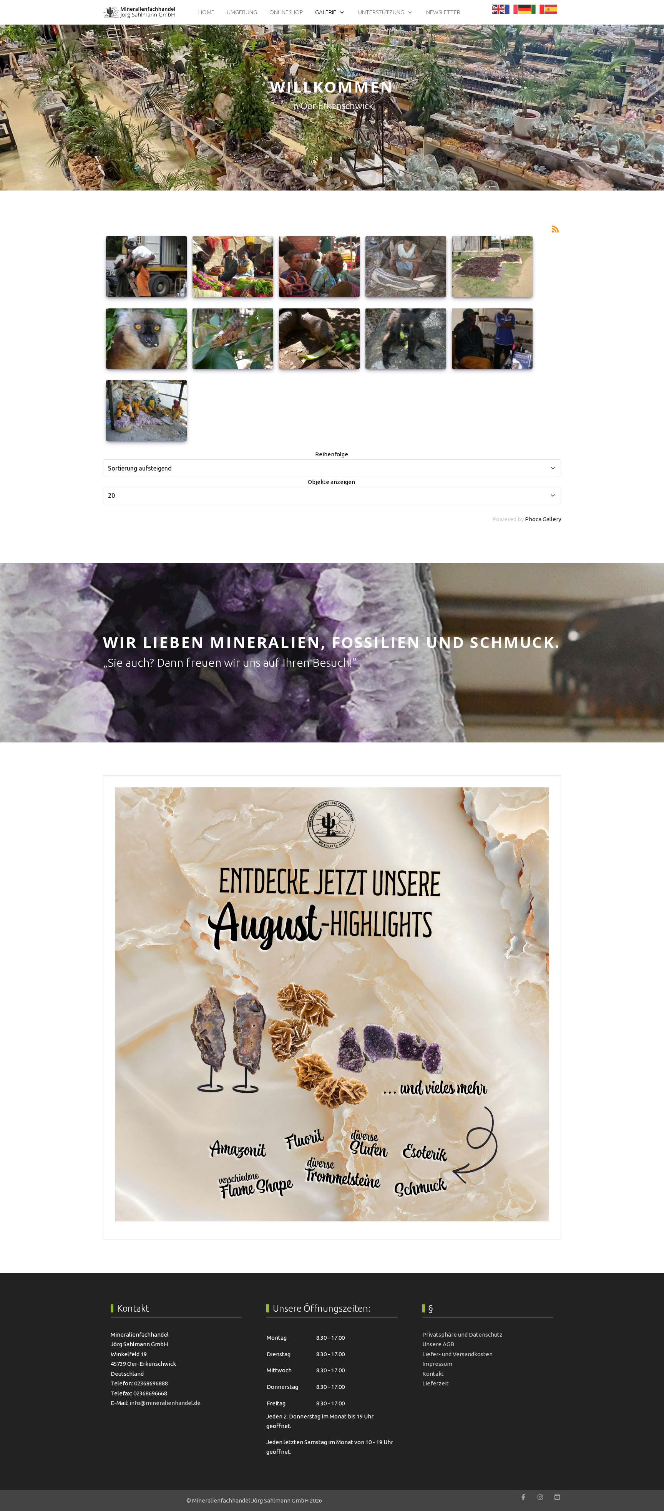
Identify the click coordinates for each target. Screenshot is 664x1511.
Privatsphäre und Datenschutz (462, 1334)
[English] (498, 8)
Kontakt (433, 1373)
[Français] (511, 8)
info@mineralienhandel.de (165, 1403)
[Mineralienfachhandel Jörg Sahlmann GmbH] (139, 12)
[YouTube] (557, 1497)
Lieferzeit (435, 1383)
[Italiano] (537, 8)
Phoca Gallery (543, 519)
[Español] (551, 8)
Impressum (437, 1363)
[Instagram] (540, 1497)
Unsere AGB (438, 1344)
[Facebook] (523, 1497)
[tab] (328, 174)
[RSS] (555, 228)
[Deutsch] (524, 8)
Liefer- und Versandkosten (457, 1354)
